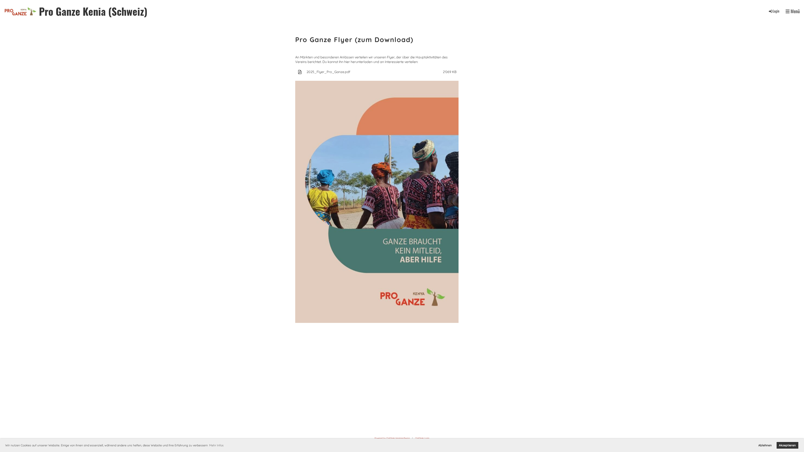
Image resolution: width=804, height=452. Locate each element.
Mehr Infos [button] (216, 445)
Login (776, 11)
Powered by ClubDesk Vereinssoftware (392, 438)
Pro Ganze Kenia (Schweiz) (93, 11)
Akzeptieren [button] (787, 445)
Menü (795, 11)
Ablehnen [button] (765, 445)
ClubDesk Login (422, 438)
